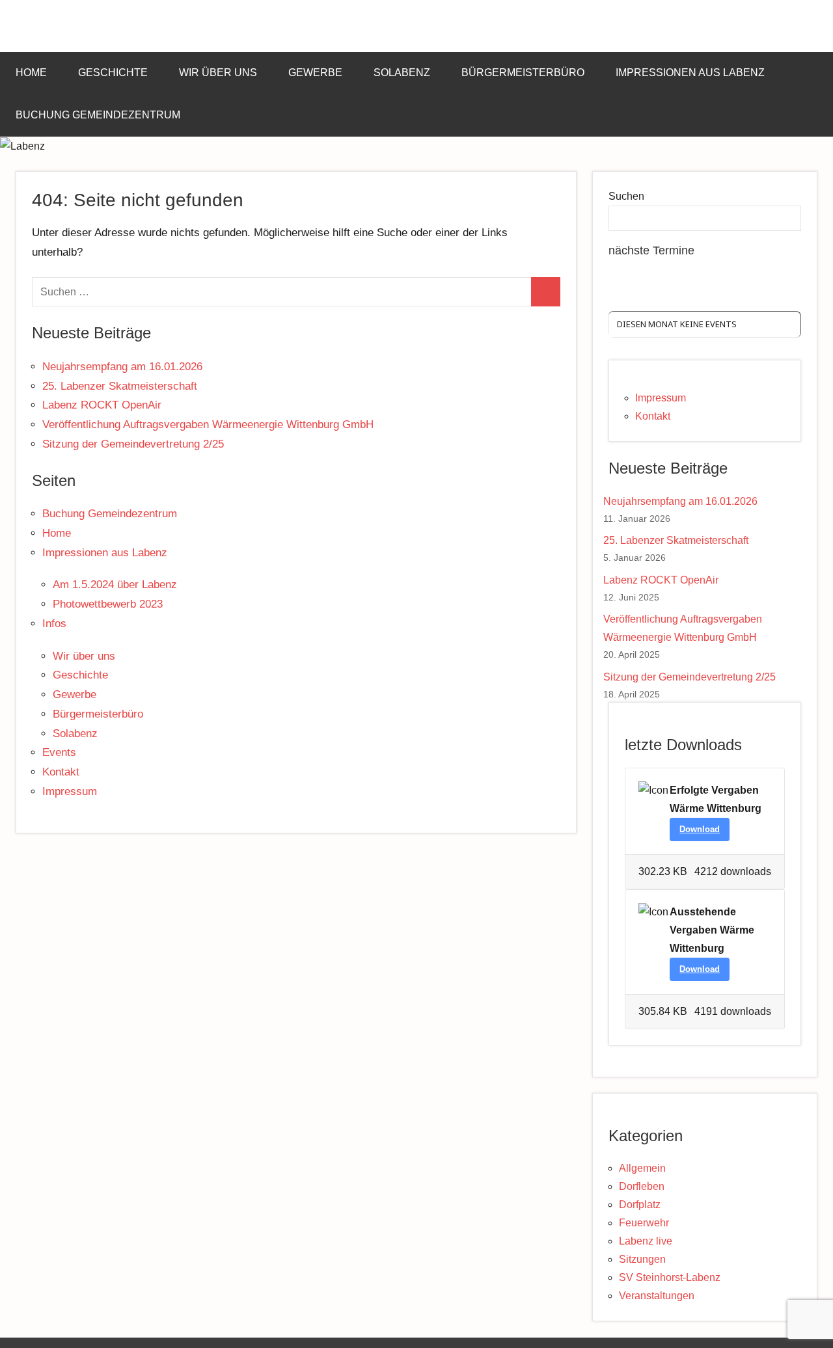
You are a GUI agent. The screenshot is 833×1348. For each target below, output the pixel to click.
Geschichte (113, 72)
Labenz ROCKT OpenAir (101, 405)
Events (59, 752)
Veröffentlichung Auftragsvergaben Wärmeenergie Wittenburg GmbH (208, 424)
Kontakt (60, 772)
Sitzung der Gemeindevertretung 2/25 (133, 444)
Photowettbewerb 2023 (108, 604)
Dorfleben (641, 1186)
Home (31, 72)
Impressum (69, 791)
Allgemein (642, 1168)
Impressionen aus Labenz (690, 72)
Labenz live (645, 1241)
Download (699, 829)
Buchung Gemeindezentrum (98, 114)
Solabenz (402, 72)
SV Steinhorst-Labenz (669, 1277)
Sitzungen (642, 1259)
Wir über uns (218, 72)
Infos (54, 623)
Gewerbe (315, 72)
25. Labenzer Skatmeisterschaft (119, 386)
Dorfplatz (640, 1204)
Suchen (626, 196)
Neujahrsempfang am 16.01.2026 (122, 366)
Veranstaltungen (656, 1295)
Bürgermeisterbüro (522, 72)
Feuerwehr (644, 1222)
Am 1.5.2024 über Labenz (115, 584)
